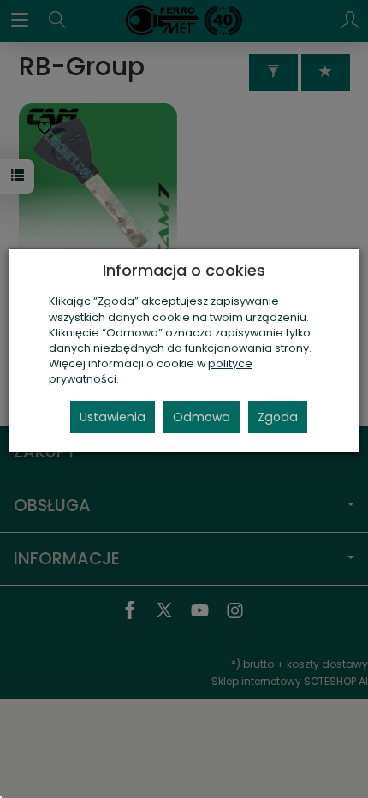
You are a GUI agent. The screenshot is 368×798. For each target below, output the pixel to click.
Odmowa (201, 417)
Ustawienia (112, 417)
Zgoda (278, 417)
